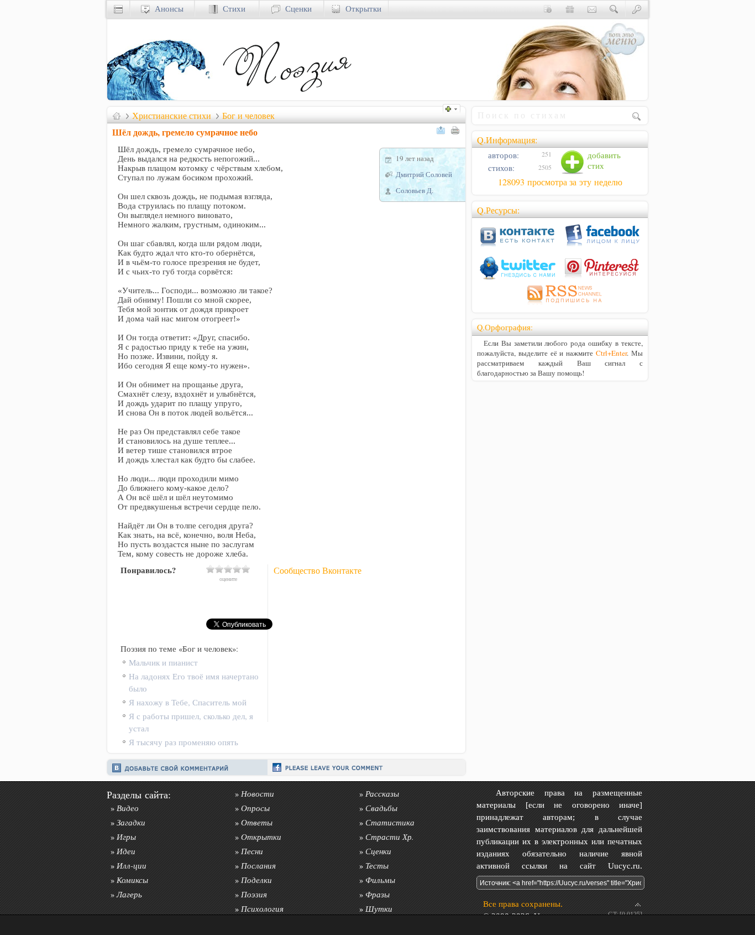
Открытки (360, 8)
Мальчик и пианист (163, 662)
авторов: (502, 155)
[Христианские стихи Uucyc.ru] (287, 97)
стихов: (500, 168)
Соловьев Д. (414, 190)
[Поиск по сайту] (614, 8)
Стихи (231, 8)
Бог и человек (248, 116)
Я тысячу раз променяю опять (183, 742)
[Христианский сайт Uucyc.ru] (162, 97)
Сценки (296, 8)
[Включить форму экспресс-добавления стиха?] (454, 107)
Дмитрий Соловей (424, 174)
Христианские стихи (171, 116)
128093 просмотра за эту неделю (560, 182)
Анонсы (166, 8)
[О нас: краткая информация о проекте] (547, 8)
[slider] (228, 568)
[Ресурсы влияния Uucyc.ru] (116, 116)
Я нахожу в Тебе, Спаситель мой (188, 702)
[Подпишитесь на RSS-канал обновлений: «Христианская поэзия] (560, 304)
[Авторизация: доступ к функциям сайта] (636, 8)
